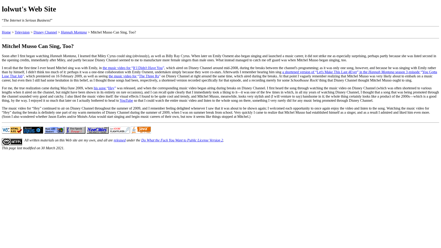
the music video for (133, 68)
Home (6, 32)
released (120, 140)
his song (104, 88)
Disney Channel (45, 32)
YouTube (126, 100)
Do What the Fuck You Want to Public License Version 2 (182, 140)
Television (22, 32)
